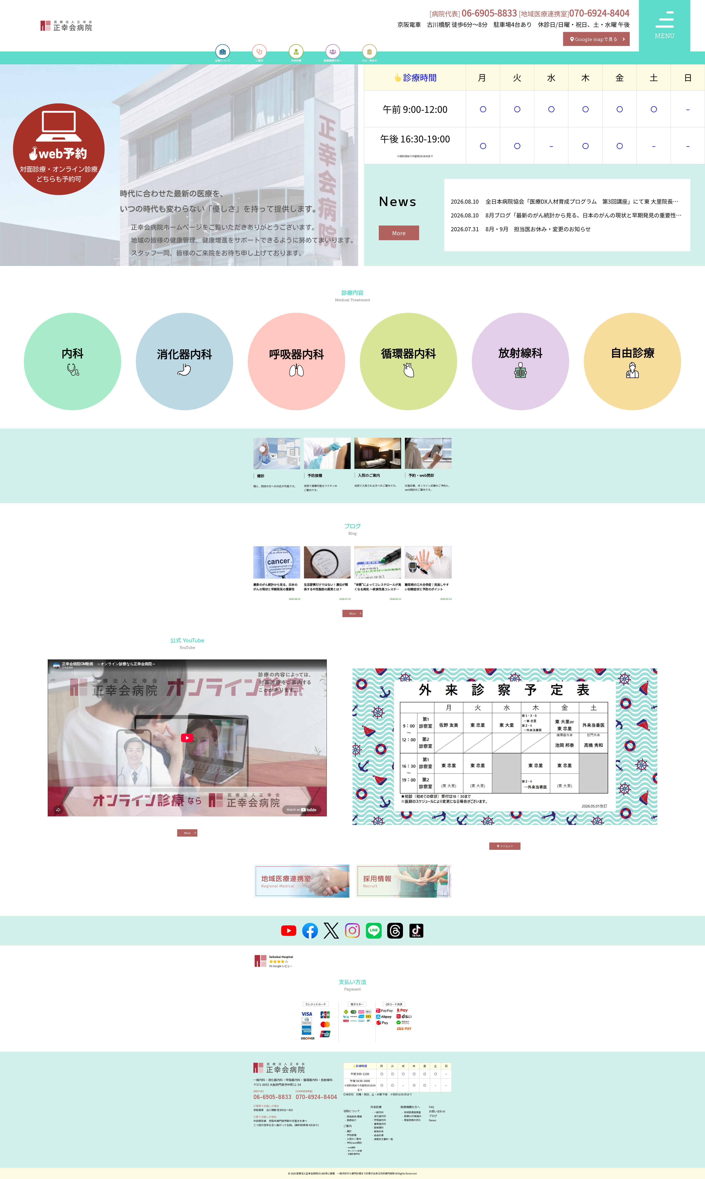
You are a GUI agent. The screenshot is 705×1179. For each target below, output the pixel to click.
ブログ (433, 1116)
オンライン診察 (355, 1150)
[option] (181, 165)
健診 (260, 475)
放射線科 (379, 1127)
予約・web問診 (421, 475)
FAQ (431, 1107)
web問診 (352, 1147)
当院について (351, 1111)
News (432, 1120)
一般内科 (379, 1112)
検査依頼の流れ (412, 1120)
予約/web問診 (355, 1142)
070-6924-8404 (599, 12)
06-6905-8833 (489, 12)
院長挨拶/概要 (354, 1116)
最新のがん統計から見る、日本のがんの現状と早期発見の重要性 (275, 586)
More (399, 233)
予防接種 (315, 475)
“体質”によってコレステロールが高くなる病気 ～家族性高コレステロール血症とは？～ (377, 587)
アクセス (505, 846)
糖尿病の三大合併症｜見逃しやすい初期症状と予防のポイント (427, 586)
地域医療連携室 (412, 1112)
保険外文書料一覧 (383, 1139)
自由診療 (379, 1135)
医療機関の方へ (410, 1107)
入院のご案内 (369, 475)
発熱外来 (379, 1131)
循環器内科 (380, 1124)
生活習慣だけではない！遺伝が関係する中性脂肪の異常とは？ (326, 586)
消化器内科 (380, 1116)
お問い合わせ (437, 1111)
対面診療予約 (354, 1153)
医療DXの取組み (412, 1116)
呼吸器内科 (380, 1120)
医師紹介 (351, 1120)
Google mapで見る (596, 38)
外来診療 (376, 1107)
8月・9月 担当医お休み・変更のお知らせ (538, 229)
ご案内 (347, 1126)
